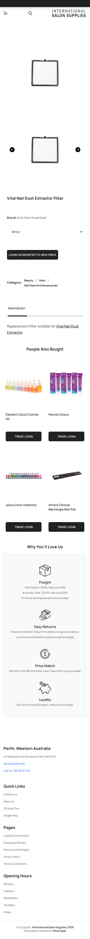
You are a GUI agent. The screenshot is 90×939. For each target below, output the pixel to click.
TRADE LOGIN (24, 436)
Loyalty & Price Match (16, 836)
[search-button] (30, 13)
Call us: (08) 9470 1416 (16, 771)
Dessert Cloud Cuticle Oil (22, 416)
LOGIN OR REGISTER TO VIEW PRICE (32, 255)
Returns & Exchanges (16, 850)
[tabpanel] (45, 329)
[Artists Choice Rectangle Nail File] (66, 474)
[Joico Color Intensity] (23, 474)
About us (8, 801)
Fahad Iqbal (59, 931)
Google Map (10, 815)
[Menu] (5, 13)
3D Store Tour (11, 808)
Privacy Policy (11, 857)
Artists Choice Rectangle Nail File (62, 507)
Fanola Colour (58, 414)
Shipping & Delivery (14, 843)
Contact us (10, 794)
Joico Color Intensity (21, 505)
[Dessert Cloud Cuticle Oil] (23, 384)
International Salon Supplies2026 (53, 927)
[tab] (16, 309)
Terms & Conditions (15, 864)
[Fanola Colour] (66, 384)
